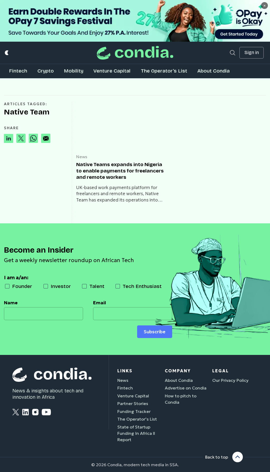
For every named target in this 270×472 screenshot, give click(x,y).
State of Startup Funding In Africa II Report (136, 433)
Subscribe (154, 332)
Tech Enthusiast (142, 286)
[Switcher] (7, 53)
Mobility (73, 71)
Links (124, 370)
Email (99, 303)
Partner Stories (132, 403)
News (81, 156)
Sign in (251, 52)
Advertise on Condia (185, 388)
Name (11, 303)
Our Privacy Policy (230, 380)
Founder (22, 286)
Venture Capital (112, 71)
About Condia (213, 71)
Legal (220, 370)
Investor (61, 286)
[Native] (121, 125)
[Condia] (135, 52)
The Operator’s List (164, 71)
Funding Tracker (134, 411)
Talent (96, 286)
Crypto (45, 71)
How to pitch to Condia (180, 399)
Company (178, 370)
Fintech (18, 71)
